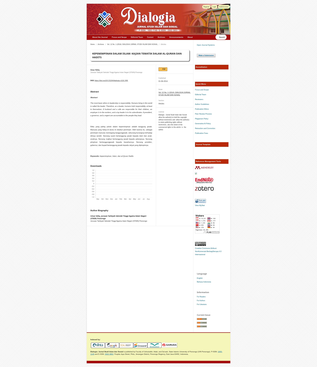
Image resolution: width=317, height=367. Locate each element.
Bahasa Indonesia (204, 282)
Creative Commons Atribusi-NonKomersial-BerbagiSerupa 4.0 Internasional (208, 251)
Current (150, 37)
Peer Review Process (203, 114)
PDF (164, 69)
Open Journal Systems (206, 45)
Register (206, 7)
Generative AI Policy (203, 123)
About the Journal (100, 37)
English (200, 278)
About (190, 37)
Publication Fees (201, 133)
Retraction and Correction (205, 128)
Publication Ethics (202, 109)
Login (214, 7)
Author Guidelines (202, 104)
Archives (161, 37)
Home (92, 44)
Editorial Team (137, 37)
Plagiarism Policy (201, 119)
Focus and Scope (119, 37)
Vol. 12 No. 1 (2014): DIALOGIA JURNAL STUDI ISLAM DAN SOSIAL (132, 44)
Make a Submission (206, 55)
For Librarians (202, 304)
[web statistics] (200, 202)
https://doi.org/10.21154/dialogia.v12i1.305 (111, 81)
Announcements (176, 37)
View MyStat (200, 205)
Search (222, 37)
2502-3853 (109, 354)
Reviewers (199, 99)
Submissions (223, 7)
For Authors (201, 300)
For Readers (201, 297)
